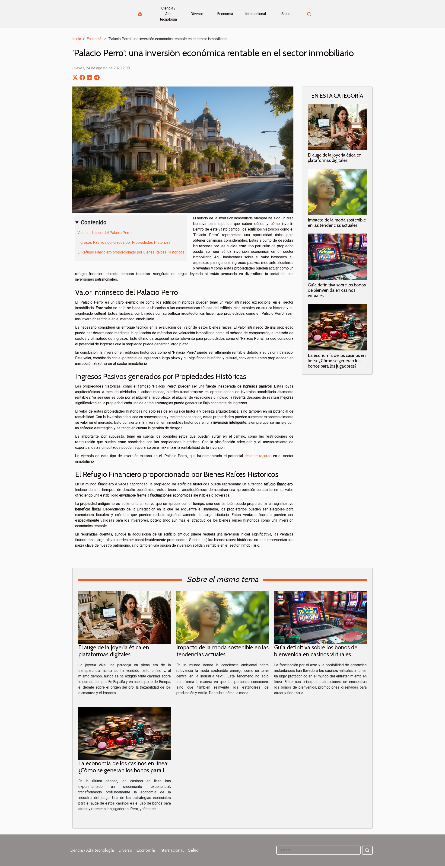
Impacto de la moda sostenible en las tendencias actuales (337, 222)
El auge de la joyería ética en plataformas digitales (334, 157)
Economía (225, 14)
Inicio (76, 39)
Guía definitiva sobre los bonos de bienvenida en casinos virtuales (337, 290)
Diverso (197, 14)
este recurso (261, 456)
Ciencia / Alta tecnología (168, 14)
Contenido (93, 222)
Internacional (255, 14)
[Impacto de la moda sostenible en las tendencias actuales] (337, 191)
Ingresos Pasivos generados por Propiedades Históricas (124, 242)
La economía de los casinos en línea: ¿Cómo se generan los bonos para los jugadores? (337, 361)
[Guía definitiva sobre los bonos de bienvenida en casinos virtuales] (337, 256)
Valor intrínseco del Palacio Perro (104, 233)
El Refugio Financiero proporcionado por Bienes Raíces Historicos (130, 252)
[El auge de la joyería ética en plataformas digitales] (337, 127)
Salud (285, 14)
